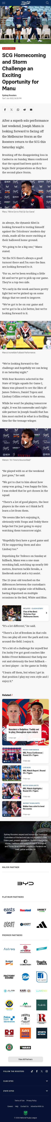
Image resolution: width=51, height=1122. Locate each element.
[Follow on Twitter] (42, 1071)
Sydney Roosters (9, 95)
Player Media (9, 48)
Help (16, 1106)
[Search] (47, 3)
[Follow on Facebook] (37, 1071)
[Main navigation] (3, 2)
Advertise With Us (37, 1106)
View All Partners (25, 1059)
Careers (10, 1106)
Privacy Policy (31, 1100)
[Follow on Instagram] (47, 1071)
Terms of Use (19, 1100)
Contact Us (25, 1106)
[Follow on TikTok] (32, 1071)
